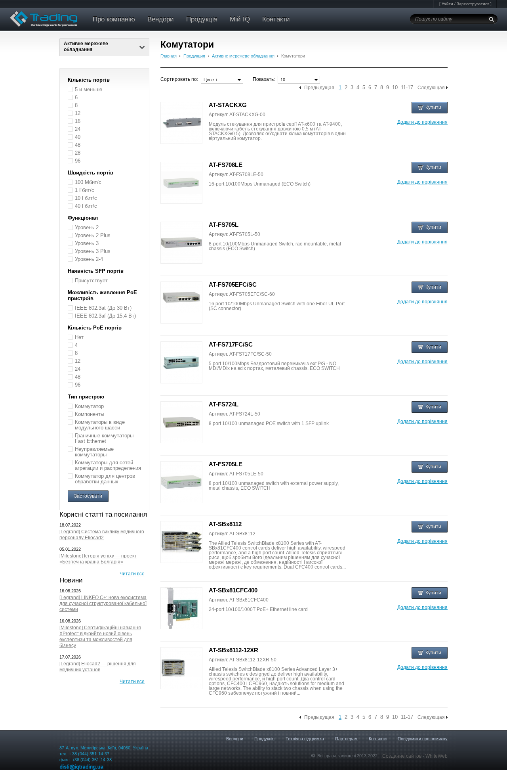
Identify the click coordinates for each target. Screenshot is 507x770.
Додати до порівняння (422, 122)
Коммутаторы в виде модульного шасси (100, 425)
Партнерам (346, 738)
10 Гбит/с (86, 198)
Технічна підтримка (305, 738)
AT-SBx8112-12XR (233, 650)
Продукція (201, 19)
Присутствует (91, 280)
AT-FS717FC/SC (231, 344)
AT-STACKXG (228, 105)
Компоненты (89, 414)
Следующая (431, 87)
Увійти (447, 4)
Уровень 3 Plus (93, 251)
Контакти (276, 19)
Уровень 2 (87, 227)
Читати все (132, 573)
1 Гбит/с (84, 190)
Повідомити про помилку (423, 738)
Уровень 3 (87, 243)
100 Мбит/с (88, 182)
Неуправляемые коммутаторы (94, 452)
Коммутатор (89, 406)
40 (77, 137)
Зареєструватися (473, 4)
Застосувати (88, 496)
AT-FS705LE (225, 464)
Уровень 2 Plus (93, 235)
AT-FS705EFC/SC (233, 284)
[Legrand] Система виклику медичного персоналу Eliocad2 (101, 534)
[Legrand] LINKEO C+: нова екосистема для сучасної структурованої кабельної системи (103, 603)
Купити (433, 107)
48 (77, 145)
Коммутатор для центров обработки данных (105, 479)
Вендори (160, 19)
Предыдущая (319, 87)
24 (77, 129)
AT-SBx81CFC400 (233, 590)
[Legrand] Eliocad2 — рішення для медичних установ (97, 666)
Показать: (264, 79)
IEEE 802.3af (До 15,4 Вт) (105, 316)
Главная (168, 56)
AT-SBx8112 (225, 524)
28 (77, 153)
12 (77, 113)
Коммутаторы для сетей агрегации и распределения (108, 465)
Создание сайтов (402, 756)
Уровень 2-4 (89, 259)
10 (395, 87)
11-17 (407, 87)
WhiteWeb (436, 756)
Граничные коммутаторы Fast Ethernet (104, 438)
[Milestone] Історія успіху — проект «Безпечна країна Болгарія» (98, 559)
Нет (79, 337)
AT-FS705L (223, 224)
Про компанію (114, 19)
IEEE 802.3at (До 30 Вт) (103, 308)
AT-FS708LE (225, 164)
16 (77, 121)
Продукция (194, 56)
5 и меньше (88, 89)
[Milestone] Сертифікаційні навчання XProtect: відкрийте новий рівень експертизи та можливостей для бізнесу (100, 636)
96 (77, 161)
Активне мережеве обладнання (243, 56)
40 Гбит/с (86, 206)
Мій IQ (240, 19)
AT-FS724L (223, 404)
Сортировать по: (179, 79)
